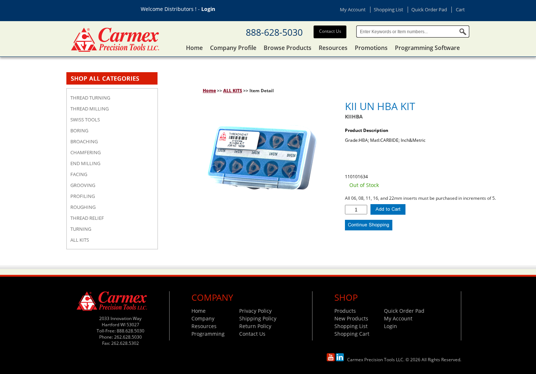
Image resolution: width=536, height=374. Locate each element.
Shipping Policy (257, 318)
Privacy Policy (255, 310)
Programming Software (427, 48)
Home (194, 48)
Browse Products (287, 48)
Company (202, 318)
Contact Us (330, 31)
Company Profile (233, 48)
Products (345, 310)
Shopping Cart (351, 333)
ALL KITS (232, 90)
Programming (208, 333)
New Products (351, 318)
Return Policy (255, 326)
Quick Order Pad (429, 9)
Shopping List (388, 9)
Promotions (371, 48)
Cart (460, 9)
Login (208, 8)
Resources (333, 48)
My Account (353, 9)
